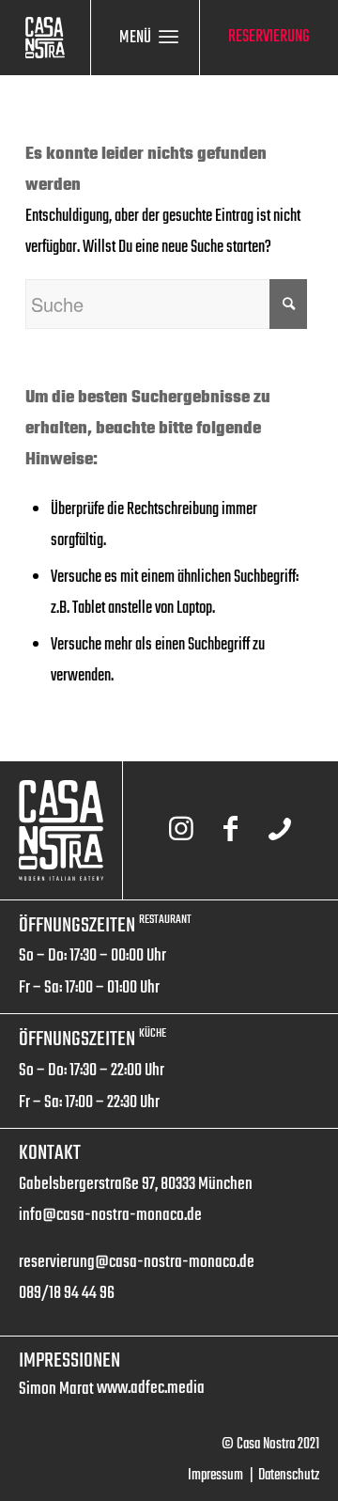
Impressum (215, 1475)
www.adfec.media (151, 1388)
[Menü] (168, 37)
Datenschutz (288, 1475)
